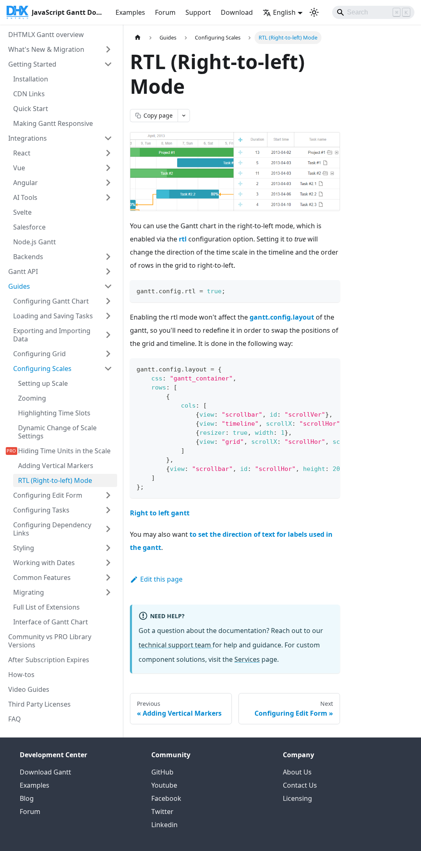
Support (198, 12)
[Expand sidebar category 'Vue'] (108, 167)
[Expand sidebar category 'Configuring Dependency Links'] (108, 529)
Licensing (297, 798)
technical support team (176, 644)
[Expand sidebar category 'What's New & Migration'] (108, 49)
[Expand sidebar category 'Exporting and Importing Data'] (108, 335)
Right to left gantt (160, 512)
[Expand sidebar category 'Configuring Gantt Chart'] (108, 301)
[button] (62, 562)
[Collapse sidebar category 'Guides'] (108, 286)
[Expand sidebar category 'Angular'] (108, 182)
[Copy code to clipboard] (330, 290)
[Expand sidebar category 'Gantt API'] (108, 271)
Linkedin (164, 824)
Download (237, 12)
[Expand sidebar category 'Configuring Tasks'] (108, 510)
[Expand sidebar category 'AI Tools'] (108, 197)
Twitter (162, 811)
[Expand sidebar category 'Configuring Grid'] (108, 353)
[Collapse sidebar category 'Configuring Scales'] (108, 368)
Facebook (166, 798)
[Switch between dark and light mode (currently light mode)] (314, 12)
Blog (27, 798)
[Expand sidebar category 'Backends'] (108, 256)
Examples (130, 12)
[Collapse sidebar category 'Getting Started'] (108, 64)
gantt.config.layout (282, 317)
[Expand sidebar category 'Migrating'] (108, 592)
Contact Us (300, 785)
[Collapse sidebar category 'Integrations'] (108, 138)
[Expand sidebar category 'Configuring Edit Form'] (108, 495)
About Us (297, 772)
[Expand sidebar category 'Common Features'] (108, 577)
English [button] (284, 12)
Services (247, 659)
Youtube (164, 785)
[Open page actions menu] (184, 115)
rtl (183, 238)
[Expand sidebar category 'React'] (108, 153)
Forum (165, 12)
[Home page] (138, 37)
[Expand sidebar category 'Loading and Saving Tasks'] (108, 315)
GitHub (162, 772)
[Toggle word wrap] (315, 369)
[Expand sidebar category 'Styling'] (108, 547)
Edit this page (161, 579)
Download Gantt (45, 772)
